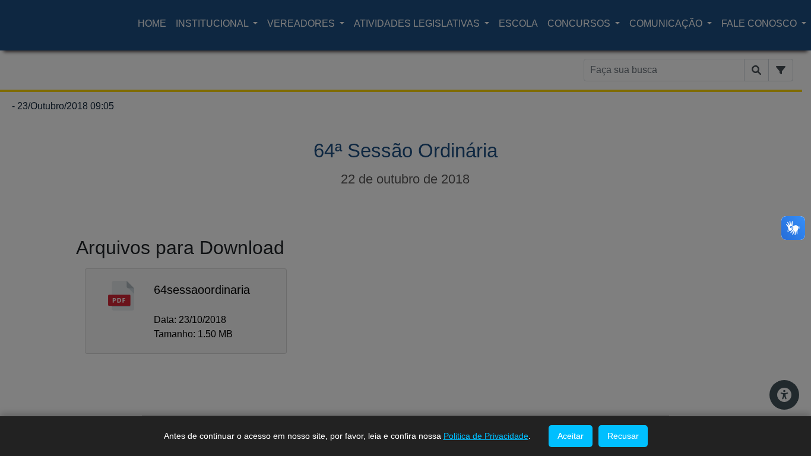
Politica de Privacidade (485, 436)
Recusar (623, 436)
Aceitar (570, 436)
